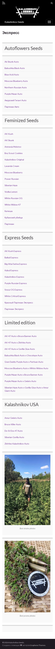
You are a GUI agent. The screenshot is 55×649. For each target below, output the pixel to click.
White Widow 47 (13, 204)
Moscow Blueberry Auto (16, 81)
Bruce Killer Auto (13, 424)
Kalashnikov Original (14, 159)
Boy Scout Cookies (14, 153)
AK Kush (9, 134)
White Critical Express (15, 296)
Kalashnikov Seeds (14, 21)
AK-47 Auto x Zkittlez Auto (18, 342)
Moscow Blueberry (13, 172)
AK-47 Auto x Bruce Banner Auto (21, 336)
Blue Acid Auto (12, 74)
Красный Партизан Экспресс (19, 302)
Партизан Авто (12, 106)
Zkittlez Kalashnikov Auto (17, 443)
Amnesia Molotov (13, 146)
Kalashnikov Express (14, 276)
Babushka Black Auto (15, 68)
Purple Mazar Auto (13, 94)
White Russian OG (13, 198)
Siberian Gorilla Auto (14, 437)
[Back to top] (48, 642)
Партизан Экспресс (14, 309)
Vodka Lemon (11, 191)
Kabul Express (11, 270)
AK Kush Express (13, 251)
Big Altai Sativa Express (16, 264)
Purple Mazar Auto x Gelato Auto (20, 381)
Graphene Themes (38, 645)
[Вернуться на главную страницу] (27, 12)
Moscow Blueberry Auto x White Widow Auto (26, 368)
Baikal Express (11, 257)
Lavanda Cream (12, 166)
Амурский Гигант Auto (15, 100)
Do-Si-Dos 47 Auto (14, 430)
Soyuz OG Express (13, 289)
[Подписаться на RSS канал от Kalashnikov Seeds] (3, 2)
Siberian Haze (11, 185)
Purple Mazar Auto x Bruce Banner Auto (24, 374)
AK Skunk (9, 140)
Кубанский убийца (14, 217)
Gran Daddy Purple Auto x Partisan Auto (24, 362)
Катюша (9, 211)
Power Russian (12, 179)
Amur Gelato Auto (13, 418)
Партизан (9, 224)
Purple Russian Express (16, 283)
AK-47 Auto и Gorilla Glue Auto (20, 349)
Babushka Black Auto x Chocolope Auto (23, 355)
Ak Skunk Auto (12, 61)
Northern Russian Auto (16, 87)
